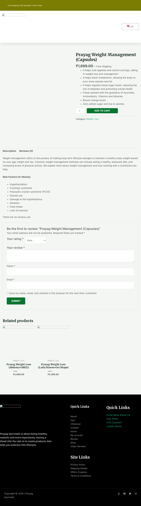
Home (73, 431)
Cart (72, 420)
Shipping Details (78, 468)
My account (76, 435)
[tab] (9, 151)
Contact (74, 427)
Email (11, 279)
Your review (16, 247)
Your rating (15, 239)
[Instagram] (136, 494)
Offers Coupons (78, 472)
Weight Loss (92, 119)
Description (9, 151)
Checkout (75, 424)
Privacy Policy (77, 464)
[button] (89, 26)
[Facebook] (124, 494)
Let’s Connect (113, 422)
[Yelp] (119, 494)
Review (74, 439)
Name (11, 266)
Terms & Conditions (80, 475)
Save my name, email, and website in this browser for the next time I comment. (53, 293)
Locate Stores (114, 426)
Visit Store (112, 418)
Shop (73, 442)
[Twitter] (130, 494)
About (73, 416)
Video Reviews (78, 446)
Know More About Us (118, 415)
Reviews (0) (26, 151)
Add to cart (102, 110)
